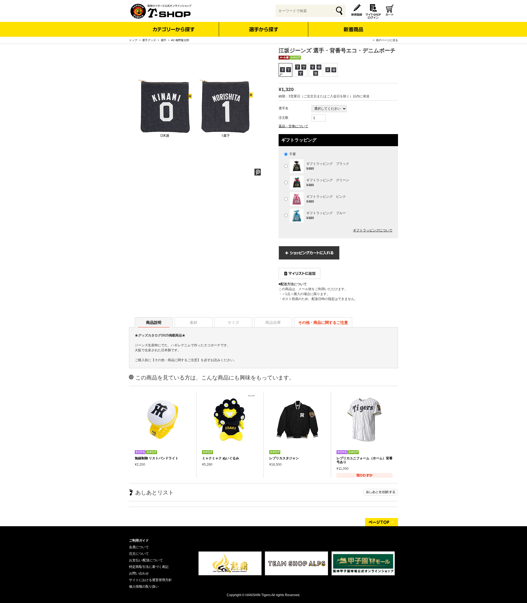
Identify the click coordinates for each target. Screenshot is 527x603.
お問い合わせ (139, 573)
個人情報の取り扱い (144, 586)
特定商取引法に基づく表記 (149, 567)
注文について (139, 554)
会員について (139, 547)
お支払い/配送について (146, 560)
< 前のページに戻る (385, 40)
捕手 (163, 40)
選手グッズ (149, 40)
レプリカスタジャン (284, 458)
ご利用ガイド (139, 540)
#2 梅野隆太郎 (180, 40)
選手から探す (263, 29)
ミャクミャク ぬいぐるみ (220, 458)
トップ (133, 40)
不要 (292, 154)
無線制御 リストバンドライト (156, 458)
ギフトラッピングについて (373, 230)
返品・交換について (293, 126)
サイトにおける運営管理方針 (150, 580)
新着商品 (353, 25)
